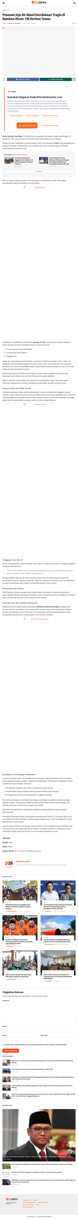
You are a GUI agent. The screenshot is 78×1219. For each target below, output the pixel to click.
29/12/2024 (27, 23)
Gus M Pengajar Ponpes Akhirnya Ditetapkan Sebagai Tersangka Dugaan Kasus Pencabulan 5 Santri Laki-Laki (58, 907)
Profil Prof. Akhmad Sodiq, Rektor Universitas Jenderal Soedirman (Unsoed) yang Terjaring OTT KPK (18, 942)
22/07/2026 (8, 1159)
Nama (5, 1026)
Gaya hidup (8, 902)
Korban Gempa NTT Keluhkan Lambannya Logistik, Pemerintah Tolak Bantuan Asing (57, 941)
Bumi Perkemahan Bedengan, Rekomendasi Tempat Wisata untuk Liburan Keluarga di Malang (42, 1164)
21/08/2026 (66, 944)
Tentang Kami (27, 1200)
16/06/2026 (15, 1090)
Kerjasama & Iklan (28, 1204)
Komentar (6, 1000)
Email (4, 1035)
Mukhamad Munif (11, 911)
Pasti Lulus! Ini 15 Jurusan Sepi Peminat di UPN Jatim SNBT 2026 (32, 1069)
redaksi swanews (14, 23)
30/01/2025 (15, 1174)
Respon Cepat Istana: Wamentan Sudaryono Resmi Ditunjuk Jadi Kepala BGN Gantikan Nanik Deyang (35, 1157)
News (8, 10)
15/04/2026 (15, 1081)
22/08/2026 (53, 166)
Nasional (46, 937)
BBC (15, 851)
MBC (19, 851)
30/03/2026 (15, 1071)
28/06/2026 (15, 1167)
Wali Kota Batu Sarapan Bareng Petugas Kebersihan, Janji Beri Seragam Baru (18, 976)
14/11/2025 (15, 1098)
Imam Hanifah (10, 946)
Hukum (45, 902)
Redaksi (35, 1200)
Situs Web (44, 1035)
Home (4, 10)
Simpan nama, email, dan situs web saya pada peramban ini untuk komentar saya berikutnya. (35, 1045)
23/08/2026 (18, 166)
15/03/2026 (15, 1065)
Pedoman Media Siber (29, 1202)
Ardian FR (47, 911)
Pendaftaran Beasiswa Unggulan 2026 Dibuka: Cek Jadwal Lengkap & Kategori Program (18, 907)
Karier (37, 1204)
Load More (39, 171)
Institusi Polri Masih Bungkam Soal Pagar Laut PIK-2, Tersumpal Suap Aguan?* (37, 1172)
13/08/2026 (15, 1184)
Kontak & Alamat (28, 1207)
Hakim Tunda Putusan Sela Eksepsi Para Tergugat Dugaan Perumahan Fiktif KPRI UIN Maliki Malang (58, 976)
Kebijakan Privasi (43, 1202)
